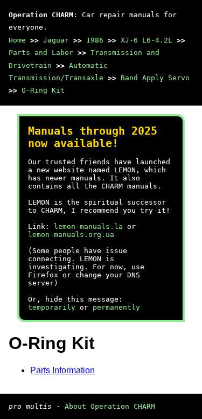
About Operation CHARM (110, 406)
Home (17, 40)
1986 (94, 40)
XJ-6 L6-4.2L (146, 40)
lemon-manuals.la (88, 226)
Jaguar (56, 40)
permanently (116, 307)
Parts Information (62, 370)
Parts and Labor (41, 52)
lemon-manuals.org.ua (71, 235)
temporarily (51, 307)
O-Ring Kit (43, 90)
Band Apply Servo (155, 78)
